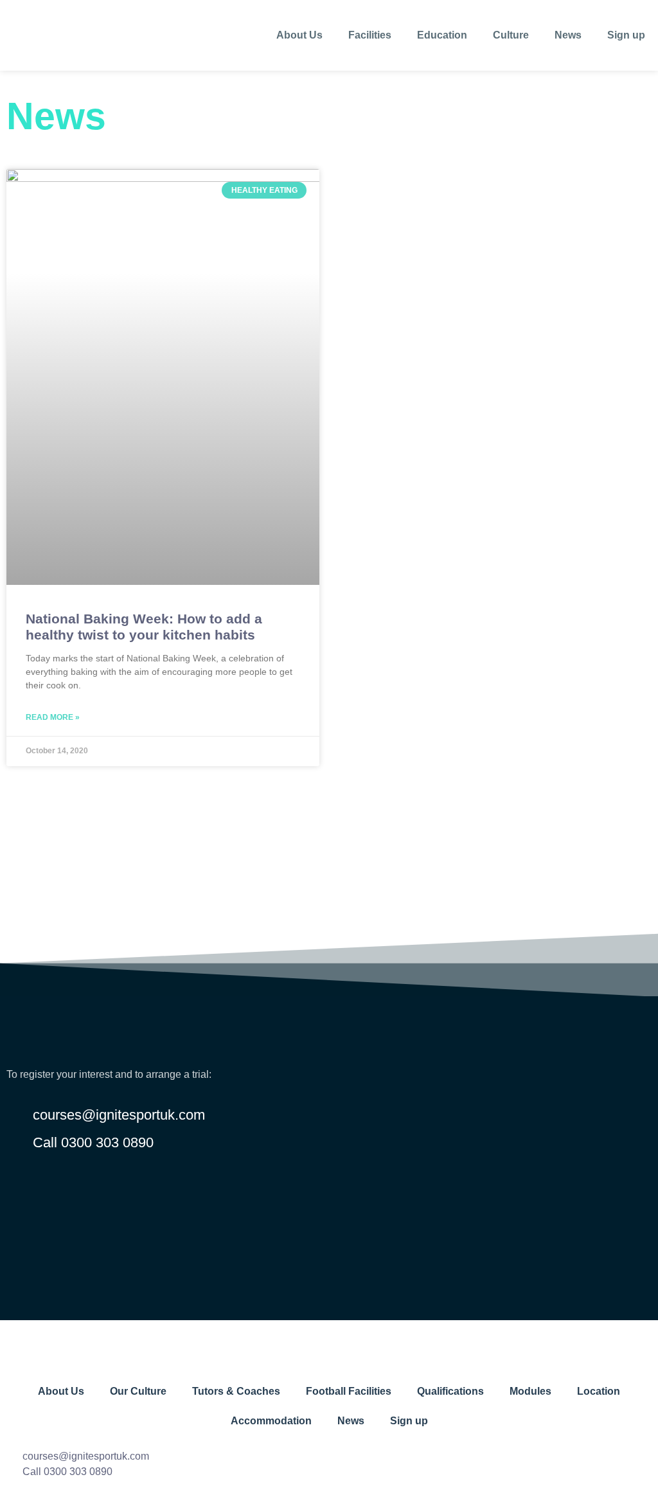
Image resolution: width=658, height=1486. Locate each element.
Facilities (369, 35)
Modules (530, 1391)
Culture (511, 35)
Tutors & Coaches (236, 1391)
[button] (329, 917)
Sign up (626, 35)
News (568, 35)
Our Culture (138, 1391)
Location (598, 1391)
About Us (299, 35)
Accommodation (271, 1420)
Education (442, 35)
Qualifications (450, 1391)
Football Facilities (348, 1391)
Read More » (53, 717)
